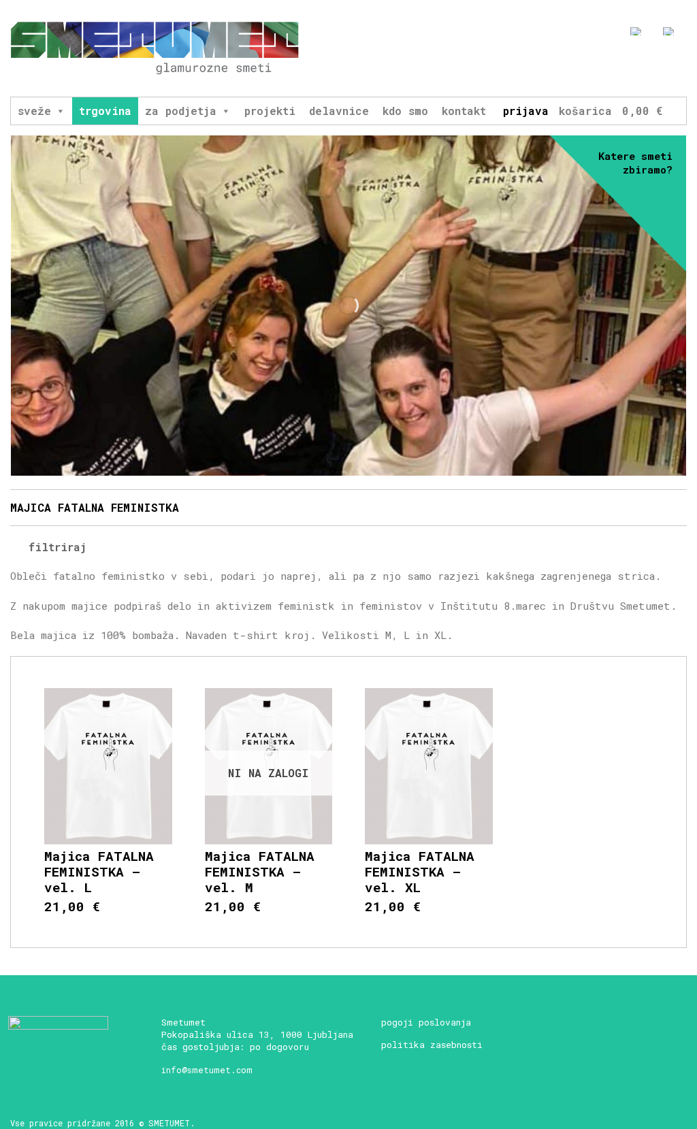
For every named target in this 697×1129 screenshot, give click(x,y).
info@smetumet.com (207, 1069)
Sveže (34, 110)
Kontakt (464, 110)
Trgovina (105, 110)
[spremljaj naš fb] (605, 66)
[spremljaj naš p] (681, 66)
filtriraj (54, 547)
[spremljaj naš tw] (656, 66)
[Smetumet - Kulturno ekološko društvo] (154, 48)
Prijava (526, 110)
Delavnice (339, 110)
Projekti (269, 110)
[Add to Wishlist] (165, 705)
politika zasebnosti (432, 1044)
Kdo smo (405, 110)
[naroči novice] (580, 66)
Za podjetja (180, 110)
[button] (59, 111)
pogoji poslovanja (426, 1022)
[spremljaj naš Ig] (630, 66)
